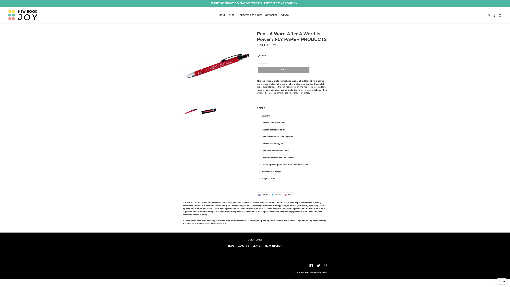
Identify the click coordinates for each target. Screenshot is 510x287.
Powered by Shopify (319, 273)
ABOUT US (243, 246)
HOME (231, 246)
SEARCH (257, 246)
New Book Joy (306, 273)
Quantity (262, 55)
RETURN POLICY (273, 246)
